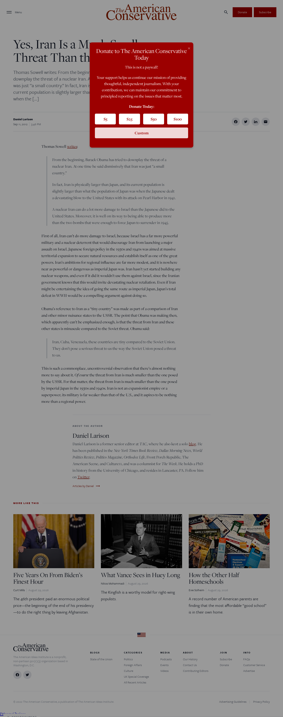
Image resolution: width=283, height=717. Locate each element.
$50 (154, 119)
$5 (105, 119)
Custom (142, 133)
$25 (129, 119)
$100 (178, 119)
